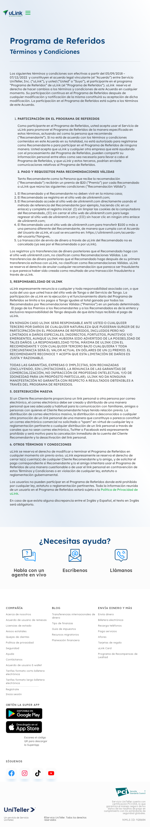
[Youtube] (51, 773)
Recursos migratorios (65, 634)
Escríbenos (74, 570)
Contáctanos (14, 659)
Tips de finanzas (62, 623)
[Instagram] (24, 773)
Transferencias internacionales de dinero (73, 616)
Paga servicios (107, 631)
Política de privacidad (20, 642)
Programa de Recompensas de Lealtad (118, 655)
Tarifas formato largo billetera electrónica (25, 681)
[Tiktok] (38, 773)
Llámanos (121, 570)
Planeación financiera (65, 640)
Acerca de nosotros (18, 614)
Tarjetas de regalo (110, 642)
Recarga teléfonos (110, 625)
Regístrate (12, 689)
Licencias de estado (18, 625)
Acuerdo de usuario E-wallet (24, 665)
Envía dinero (106, 614)
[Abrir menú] (28, 13)
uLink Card (105, 648)
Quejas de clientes (17, 636)
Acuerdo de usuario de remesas (26, 619)
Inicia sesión (14, 694)
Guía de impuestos (64, 628)
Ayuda (10, 653)
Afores (102, 636)
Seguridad (12, 648)
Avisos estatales (16, 631)
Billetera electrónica (110, 619)
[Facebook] (11, 773)
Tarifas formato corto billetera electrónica (25, 672)
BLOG (56, 608)
